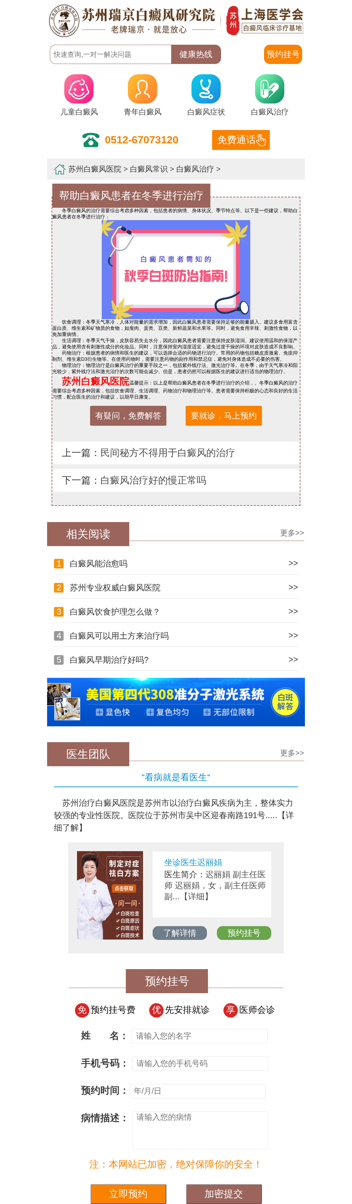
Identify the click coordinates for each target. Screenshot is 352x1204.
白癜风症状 (206, 112)
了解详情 (179, 932)
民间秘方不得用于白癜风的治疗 (167, 452)
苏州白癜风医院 (94, 169)
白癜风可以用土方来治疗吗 (113, 635)
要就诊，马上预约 (224, 415)
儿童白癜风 (79, 112)
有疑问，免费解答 (128, 415)
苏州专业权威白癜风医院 (109, 587)
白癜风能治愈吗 (92, 563)
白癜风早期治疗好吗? (102, 659)
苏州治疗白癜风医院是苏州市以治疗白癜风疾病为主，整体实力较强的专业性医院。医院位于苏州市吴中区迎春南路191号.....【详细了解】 (174, 815)
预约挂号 (244, 932)
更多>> (292, 533)
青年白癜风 (143, 112)
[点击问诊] (176, 724)
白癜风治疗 (270, 112)
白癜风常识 (149, 169)
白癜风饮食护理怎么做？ (109, 611)
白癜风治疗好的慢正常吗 (153, 480)
